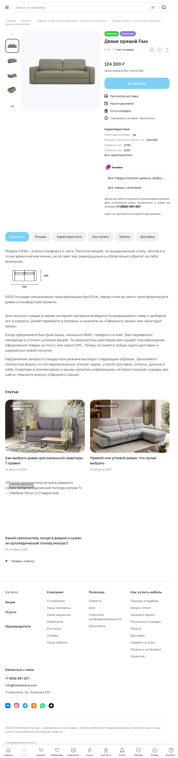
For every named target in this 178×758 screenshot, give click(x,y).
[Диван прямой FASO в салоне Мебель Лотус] (60, 70)
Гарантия (137, 656)
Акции (10, 602)
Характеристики (69, 236)
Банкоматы (97, 626)
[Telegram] (25, 705)
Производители (18, 626)
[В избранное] (159, 50)
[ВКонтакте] (7, 705)
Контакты (54, 628)
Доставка (147, 236)
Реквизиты (55, 621)
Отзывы (40, 236)
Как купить (100, 236)
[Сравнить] (152, 50)
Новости (95, 601)
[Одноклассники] (33, 705)
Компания (55, 592)
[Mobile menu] (7, 7)
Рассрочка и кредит (145, 621)
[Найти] (163, 7)
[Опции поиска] (152, 7)
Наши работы (57, 642)
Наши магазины (59, 608)
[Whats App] (42, 705)
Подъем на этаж (142, 642)
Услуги (10, 612)
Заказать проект (142, 614)
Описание (17, 236)
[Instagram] (16, 705)
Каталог (12, 592)
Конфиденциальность (20, 742)
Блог (92, 608)
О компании (56, 601)
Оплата (124, 236)
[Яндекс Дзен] (51, 705)
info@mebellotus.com (21, 685)
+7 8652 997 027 (17, 678)
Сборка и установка (145, 649)
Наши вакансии (59, 614)
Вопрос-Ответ (140, 608)
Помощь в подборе (144, 601)
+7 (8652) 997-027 (128, 206)
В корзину (137, 83)
